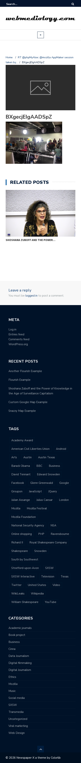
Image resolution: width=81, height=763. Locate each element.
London (64, 500)
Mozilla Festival (37, 508)
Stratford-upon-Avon (25, 568)
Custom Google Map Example (27, 402)
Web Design (16, 733)
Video (56, 585)
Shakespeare (19, 551)
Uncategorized (17, 719)
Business (54, 466)
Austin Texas (46, 457)
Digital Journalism (19, 670)
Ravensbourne (60, 534)
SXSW (49, 568)
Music (12, 691)
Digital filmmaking (20, 663)
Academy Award (22, 440)
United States (37, 585)
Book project (16, 635)
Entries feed (16, 334)
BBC (39, 466)
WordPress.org (18, 344)
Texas (65, 576)
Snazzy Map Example (22, 411)
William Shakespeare (24, 602)
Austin (27, 457)
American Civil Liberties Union (30, 449)
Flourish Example (19, 380)
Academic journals (20, 628)
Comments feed (18, 339)
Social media (16, 698)
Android (61, 449)
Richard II (17, 542)
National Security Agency (27, 525)
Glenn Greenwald (41, 483)
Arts (14, 457)
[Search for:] (18, 4)
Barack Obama (20, 466)
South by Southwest (24, 559)
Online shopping (21, 534)
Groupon (16, 491)
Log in (12, 329)
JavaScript (35, 491)
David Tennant (21, 474)
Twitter (16, 585)
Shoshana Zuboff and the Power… (30, 240)
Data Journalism (18, 656)
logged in (31, 296)
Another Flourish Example (25, 371)
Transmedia (16, 712)
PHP (41, 534)
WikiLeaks (17, 593)
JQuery (52, 491)
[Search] (73, 4)
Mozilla (15, 508)
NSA (53, 525)
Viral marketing (18, 726)
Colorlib (56, 758)
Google (64, 483)
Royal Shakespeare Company (48, 542)
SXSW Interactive (23, 576)
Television (47, 576)
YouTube (50, 602)
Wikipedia (37, 593)
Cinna (11, 649)
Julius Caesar (44, 500)
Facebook (17, 483)
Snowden (40, 551)
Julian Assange (20, 500)
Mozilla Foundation (23, 517)
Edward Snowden (48, 474)
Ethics (12, 677)
